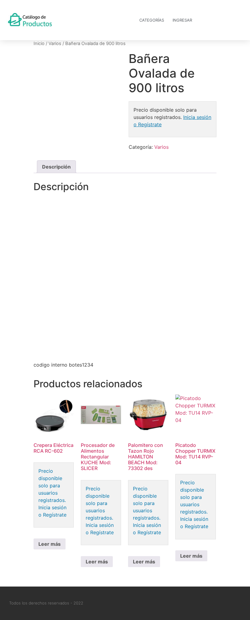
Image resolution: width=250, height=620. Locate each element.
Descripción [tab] (56, 167)
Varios (54, 43)
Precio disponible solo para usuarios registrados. (52, 485)
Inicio (39, 43)
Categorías (151, 20)
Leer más (49, 544)
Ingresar (182, 20)
